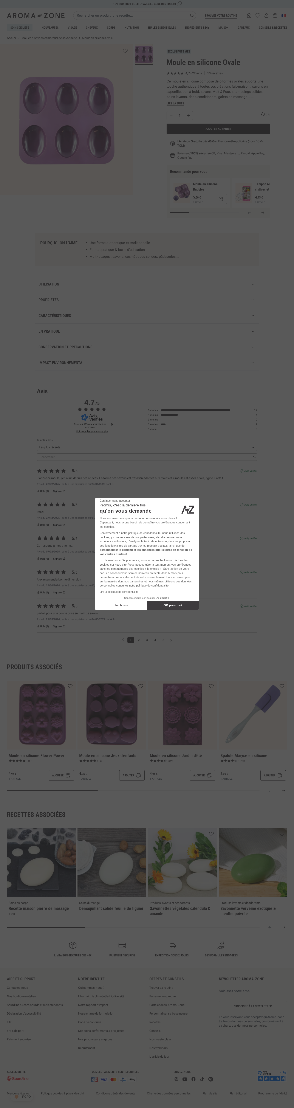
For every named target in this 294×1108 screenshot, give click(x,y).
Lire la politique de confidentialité (119, 591)
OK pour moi (173, 605)
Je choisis (121, 605)
